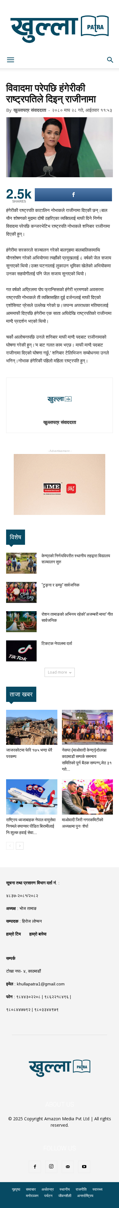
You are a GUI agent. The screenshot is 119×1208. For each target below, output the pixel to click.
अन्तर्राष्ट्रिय (85, 1195)
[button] (110, 60)
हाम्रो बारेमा (37, 934)
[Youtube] (84, 1167)
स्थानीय (65, 1189)
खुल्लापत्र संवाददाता (29, 110)
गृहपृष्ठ (16, 1189)
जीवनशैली (64, 1195)
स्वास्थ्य (97, 1189)
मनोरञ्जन (32, 1195)
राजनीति (81, 1189)
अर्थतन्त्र (47, 1189)
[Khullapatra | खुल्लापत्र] (59, 26)
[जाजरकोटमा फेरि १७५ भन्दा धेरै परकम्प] (31, 727)
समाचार (31, 1189)
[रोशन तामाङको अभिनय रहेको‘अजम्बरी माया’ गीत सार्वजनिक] (21, 621)
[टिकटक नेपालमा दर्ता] (21, 650)
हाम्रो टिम (13, 934)
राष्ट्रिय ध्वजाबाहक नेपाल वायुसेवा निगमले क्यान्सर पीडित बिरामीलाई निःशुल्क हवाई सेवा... (31, 826)
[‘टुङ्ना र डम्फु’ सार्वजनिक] (21, 592)
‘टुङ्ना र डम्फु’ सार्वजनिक (60, 585)
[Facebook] (35, 1167)
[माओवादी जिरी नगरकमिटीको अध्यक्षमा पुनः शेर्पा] (87, 796)
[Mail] (68, 1167)
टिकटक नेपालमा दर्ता (56, 643)
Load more (57, 672)
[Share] (73, 194)
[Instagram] (51, 1167)
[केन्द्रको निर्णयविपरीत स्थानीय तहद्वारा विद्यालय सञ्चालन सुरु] (21, 563)
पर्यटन (48, 1195)
